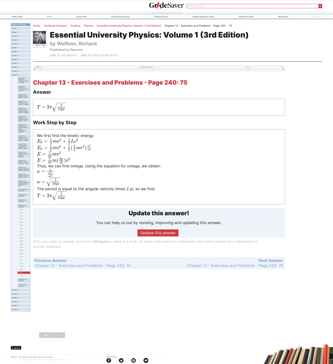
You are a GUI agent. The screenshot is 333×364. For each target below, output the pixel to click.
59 (21, 222)
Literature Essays (161, 17)
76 (21, 276)
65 (21, 241)
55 (21, 209)
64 (21, 238)
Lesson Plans (81, 17)
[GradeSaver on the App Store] (16, 348)
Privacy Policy (33, 357)
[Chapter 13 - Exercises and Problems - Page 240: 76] (283, 68)
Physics (88, 25)
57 (21, 216)
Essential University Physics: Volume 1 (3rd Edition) (129, 25)
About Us (25, 357)
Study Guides (17, 17)
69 (21, 253)
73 (21, 266)
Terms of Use (42, 357)
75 (21, 272)
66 (21, 244)
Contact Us (14, 357)
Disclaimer (50, 357)
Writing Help (283, 17)
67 (21, 247)
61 (21, 228)
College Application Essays (203, 17)
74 (21, 269)
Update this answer (158, 232)
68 (21, 250)
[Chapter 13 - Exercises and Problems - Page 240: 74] (34, 68)
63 (21, 235)
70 (21, 257)
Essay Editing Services (120, 17)
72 (21, 263)
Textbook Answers (246, 17)
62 (21, 231)
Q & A (49, 17)
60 (21, 225)
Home (36, 25)
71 (21, 260)
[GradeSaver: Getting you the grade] (166, 6)
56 (21, 213)
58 (21, 219)
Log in (317, 17)
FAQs (19, 357)
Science (75, 25)
